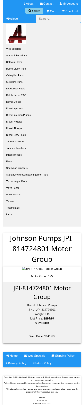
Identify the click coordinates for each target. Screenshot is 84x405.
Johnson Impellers (16, 148)
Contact (48, 3)
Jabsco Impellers (15, 141)
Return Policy (43, 363)
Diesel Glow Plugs (16, 135)
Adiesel (13, 18)
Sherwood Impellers (17, 168)
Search (35, 10)
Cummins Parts (14, 82)
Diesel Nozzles (14, 121)
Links (9, 214)
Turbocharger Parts (16, 181)
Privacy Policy (16, 363)
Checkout (71, 11)
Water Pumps (13, 194)
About (29, 3)
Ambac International (17, 55)
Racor (9, 161)
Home (13, 355)
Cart (52, 11)
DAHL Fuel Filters (15, 88)
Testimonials (13, 207)
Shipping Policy (64, 355)
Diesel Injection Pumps (18, 115)
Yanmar (10, 201)
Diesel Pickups (14, 128)
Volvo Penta (12, 188)
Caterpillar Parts (14, 75)
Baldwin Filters (14, 62)
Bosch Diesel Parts (16, 68)
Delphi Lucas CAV (16, 95)
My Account (70, 3)
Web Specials (13, 49)
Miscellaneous (14, 155)
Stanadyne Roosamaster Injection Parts (27, 174)
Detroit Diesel (13, 102)
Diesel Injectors (14, 108)
